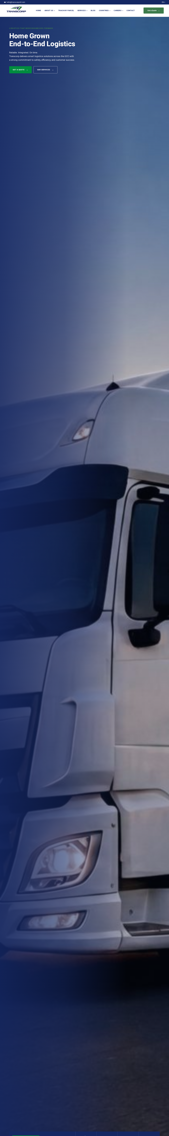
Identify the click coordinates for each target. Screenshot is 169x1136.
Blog (93, 10)
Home (38, 10)
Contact (130, 10)
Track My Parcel (66, 10)
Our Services (45, 69)
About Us (48, 10)
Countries (104, 10)
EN (163, 2)
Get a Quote (20, 69)
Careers (117, 10)
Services (81, 10)
